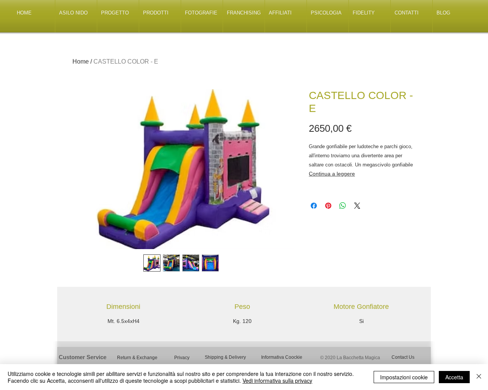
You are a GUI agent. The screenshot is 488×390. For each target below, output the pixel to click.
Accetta (454, 377)
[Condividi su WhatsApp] (342, 205)
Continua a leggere (332, 174)
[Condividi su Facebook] (313, 205)
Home (80, 61)
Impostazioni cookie (404, 377)
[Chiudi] (478, 377)
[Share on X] (357, 205)
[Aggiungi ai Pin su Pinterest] (328, 205)
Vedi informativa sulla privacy (277, 380)
